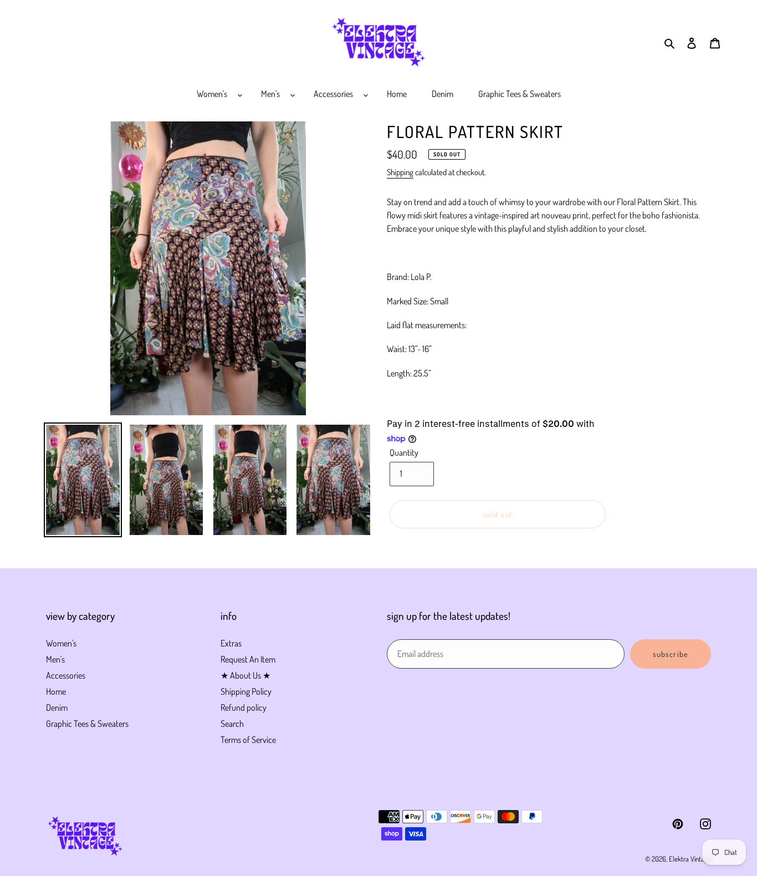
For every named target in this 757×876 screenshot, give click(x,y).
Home (56, 691)
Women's (61, 643)
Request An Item (248, 659)
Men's (55, 659)
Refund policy (244, 707)
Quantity (404, 452)
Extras (231, 643)
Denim (57, 707)
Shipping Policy (246, 691)
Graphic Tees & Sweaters (87, 723)
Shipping (400, 172)
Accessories (65, 675)
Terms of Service (248, 739)
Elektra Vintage (690, 858)
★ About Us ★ (245, 675)
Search (232, 723)
